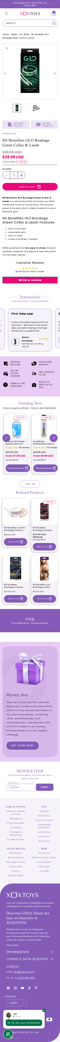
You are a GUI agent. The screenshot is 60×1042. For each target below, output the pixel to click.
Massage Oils (16, 818)
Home (6, 34)
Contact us (12, 966)
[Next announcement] (54, 4)
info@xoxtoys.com (24, 971)
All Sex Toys (44, 841)
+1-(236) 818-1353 (25, 977)
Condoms (16, 871)
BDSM (14, 34)
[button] (6, 13)
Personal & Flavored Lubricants (16, 812)
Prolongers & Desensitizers (16, 833)
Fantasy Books (15, 866)
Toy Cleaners (16, 827)
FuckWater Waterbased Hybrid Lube (43, 442)
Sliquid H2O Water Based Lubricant (15, 442)
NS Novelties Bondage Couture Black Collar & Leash (44, 528)
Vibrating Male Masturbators (44, 826)
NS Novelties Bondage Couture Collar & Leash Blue (14, 585)
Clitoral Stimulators (44, 820)
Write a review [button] (30, 280)
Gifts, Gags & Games (15, 862)
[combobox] (30, 23)
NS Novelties (9, 133)
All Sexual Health (16, 875)
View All (30, 484)
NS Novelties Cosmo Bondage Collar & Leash (14, 528)
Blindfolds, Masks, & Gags (44, 857)
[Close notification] (44, 1010)
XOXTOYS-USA (32, 1032)
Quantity (7, 168)
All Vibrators (44, 816)
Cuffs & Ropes (44, 866)
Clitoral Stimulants (16, 823)
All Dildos (44, 811)
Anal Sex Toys (44, 832)
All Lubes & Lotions (15, 839)
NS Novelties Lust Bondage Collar (41, 585)
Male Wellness (15, 853)
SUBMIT (45, 787)
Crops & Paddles (44, 862)
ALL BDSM (24, 34)
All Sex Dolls (44, 836)
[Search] (53, 23)
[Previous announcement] (5, 4)
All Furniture (44, 853)
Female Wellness (16, 857)
